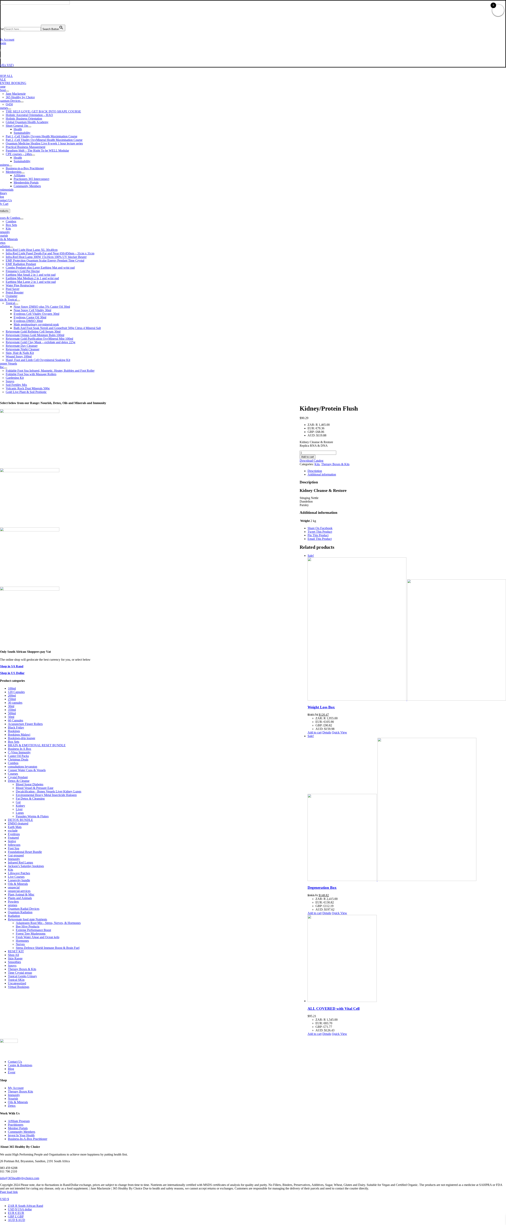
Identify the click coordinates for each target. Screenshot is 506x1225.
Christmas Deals (18, 759)
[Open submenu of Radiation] (11, 247)
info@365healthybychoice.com (19, 1178)
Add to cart (307, 456)
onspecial (14, 887)
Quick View (339, 732)
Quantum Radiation (20, 912)
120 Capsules (16, 692)
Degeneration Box (322, 887)
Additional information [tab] (322, 474)
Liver (19, 809)
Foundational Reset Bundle (25, 852)
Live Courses (16, 876)
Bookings (14, 731)
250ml (12, 699)
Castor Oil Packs (18, 756)
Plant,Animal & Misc (21, 894)
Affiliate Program (19, 1121)
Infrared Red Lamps (20, 862)
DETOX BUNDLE (20, 820)
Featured (13, 837)
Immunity (14, 859)
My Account (16, 1088)
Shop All (13, 955)
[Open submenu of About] (7, 91)
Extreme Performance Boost (33, 930)
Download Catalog (311, 460)
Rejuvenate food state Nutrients (27, 919)
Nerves (20, 944)
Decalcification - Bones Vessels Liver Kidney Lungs (48, 791)
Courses (13, 773)
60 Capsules (15, 720)
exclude (13, 830)
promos (12, 905)
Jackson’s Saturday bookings (26, 866)
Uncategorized (17, 983)
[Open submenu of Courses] (9, 109)
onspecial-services (19, 891)
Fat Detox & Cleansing (30, 798)
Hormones (22, 940)
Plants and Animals (20, 898)
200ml (12, 695)
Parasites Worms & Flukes (32, 816)
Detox (12, 1105)
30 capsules (15, 702)
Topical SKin (16, 979)
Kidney (20, 805)
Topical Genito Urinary (22, 976)
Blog (11, 1068)
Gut (18, 802)
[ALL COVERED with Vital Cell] (407, 959)
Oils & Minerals (18, 883)
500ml (12, 713)
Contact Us (15, 1061)
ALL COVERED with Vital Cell (334, 1008)
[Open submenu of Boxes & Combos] (21, 218)
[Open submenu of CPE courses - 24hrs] (33, 155)
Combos (13, 763)
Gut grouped (16, 855)
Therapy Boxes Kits (20, 1091)
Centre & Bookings (20, 1065)
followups (14, 844)
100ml (12, 688)
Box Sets (13, 741)
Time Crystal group (20, 972)
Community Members (21, 1131)
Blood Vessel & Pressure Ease (34, 788)
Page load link (9, 1192)
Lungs (20, 812)
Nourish (13, 1098)
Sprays (12, 965)
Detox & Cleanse (18, 780)
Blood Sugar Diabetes (29, 784)
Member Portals (18, 1128)
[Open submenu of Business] (10, 165)
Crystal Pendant (18, 777)
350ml (12, 709)
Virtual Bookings (18, 987)
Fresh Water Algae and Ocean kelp (37, 937)
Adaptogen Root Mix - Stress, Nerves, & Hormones (48, 923)
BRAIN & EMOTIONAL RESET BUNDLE (37, 745)
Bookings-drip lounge (21, 738)
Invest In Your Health (21, 1135)
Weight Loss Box (321, 707)
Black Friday (16, 727)
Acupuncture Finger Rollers (25, 724)
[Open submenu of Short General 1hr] (29, 126)
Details (326, 732)
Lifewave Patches (19, 873)
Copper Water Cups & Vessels (27, 770)
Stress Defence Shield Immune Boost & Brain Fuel (47, 947)
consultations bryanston (22, 766)
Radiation (14, 915)
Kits (317, 464)
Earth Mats (15, 827)
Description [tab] (315, 471)
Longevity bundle (19, 880)
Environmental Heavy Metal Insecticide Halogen (46, 795)
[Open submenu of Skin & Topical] (18, 300)
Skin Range (15, 958)
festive (12, 841)
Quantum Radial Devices (23, 908)
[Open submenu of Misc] (5, 368)
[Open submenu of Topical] (16, 304)
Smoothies (14, 962)
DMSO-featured (18, 823)
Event (11, 1072)
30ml (11, 706)
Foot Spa (13, 848)
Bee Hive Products (27, 926)
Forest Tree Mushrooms (30, 933)
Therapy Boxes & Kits (335, 464)
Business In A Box (19, 748)
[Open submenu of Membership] (23, 173)
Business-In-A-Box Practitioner (27, 1139)
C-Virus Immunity (19, 752)
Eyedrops (14, 834)
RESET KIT (16, 951)
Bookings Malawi (19, 734)
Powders (13, 901)
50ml (11, 716)
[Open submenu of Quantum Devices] (22, 101)
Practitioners (15, 1124)
